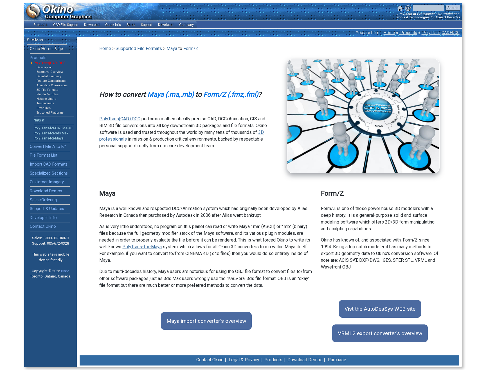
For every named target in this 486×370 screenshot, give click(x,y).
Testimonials (45, 103)
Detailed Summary (49, 76)
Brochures (44, 108)
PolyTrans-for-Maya (49, 138)
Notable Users (46, 99)
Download (92, 25)
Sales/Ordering (43, 200)
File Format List (43, 155)
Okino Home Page (46, 48)
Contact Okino (43, 226)
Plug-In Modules (47, 94)
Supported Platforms (50, 112)
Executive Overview (50, 72)
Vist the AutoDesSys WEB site (380, 309)
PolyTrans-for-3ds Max (51, 133)
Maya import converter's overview (206, 321)
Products (408, 32)
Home (389, 32)
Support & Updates (47, 208)
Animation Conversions (52, 85)
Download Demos (46, 191)
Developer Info (43, 217)
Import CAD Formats (49, 164)
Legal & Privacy (244, 359)
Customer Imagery (47, 182)
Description (44, 67)
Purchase (337, 359)
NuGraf (39, 120)
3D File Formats (47, 90)
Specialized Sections (49, 173)
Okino (65, 271)
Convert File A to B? (48, 146)
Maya (171, 48)
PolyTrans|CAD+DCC (441, 32)
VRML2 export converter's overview (380, 333)
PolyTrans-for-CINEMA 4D (53, 128)
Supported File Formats (139, 48)
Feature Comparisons (51, 81)
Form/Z (190, 48)
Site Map (35, 40)
